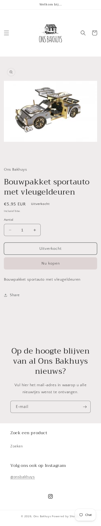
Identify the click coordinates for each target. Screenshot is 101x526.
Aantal (8, 220)
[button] (6, 33)
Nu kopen (50, 263)
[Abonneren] (84, 407)
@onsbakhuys (22, 477)
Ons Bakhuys (42, 516)
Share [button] (15, 295)
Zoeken (16, 446)
